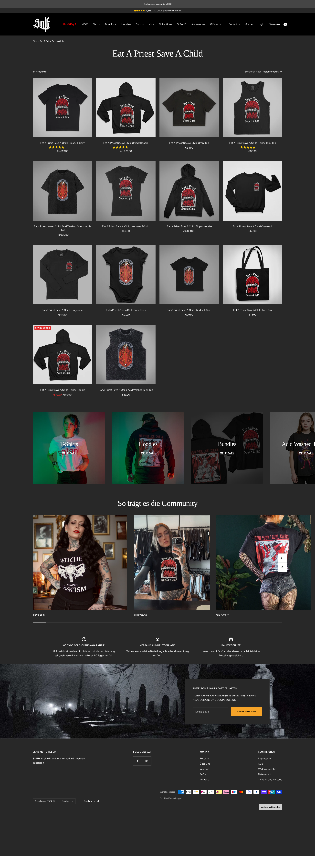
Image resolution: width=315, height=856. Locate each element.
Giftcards (215, 24)
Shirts (96, 24)
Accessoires (198, 24)
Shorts (140, 24)
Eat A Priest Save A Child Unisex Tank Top (252, 142)
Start (35, 41)
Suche (248, 24)
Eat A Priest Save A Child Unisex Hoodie (125, 142)
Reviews (204, 769)
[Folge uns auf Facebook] (137, 760)
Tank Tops (110, 24)
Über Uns (205, 763)
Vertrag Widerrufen (270, 807)
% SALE (181, 24)
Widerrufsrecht (267, 769)
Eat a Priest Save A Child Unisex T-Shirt (62, 142)
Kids (151, 24)
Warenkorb (277, 24)
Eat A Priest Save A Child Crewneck (252, 226)
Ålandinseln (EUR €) (45, 801)
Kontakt (204, 779)
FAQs (203, 774)
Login (261, 24)
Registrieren (246, 711)
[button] (56, 147)
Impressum (264, 758)
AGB (260, 763)
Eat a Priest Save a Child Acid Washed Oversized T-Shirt (62, 228)
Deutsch (233, 24)
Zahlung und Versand (270, 779)
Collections (165, 24)
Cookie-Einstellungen (171, 798)
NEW (85, 24)
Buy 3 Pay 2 (69, 24)
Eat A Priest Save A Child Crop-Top (189, 142)
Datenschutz (265, 774)
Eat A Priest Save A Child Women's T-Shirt (126, 226)
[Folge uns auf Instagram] (146, 760)
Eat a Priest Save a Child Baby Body (126, 310)
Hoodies (126, 24)
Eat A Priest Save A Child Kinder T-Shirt (189, 310)
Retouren (205, 758)
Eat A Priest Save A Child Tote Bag (252, 310)
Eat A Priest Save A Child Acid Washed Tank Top (126, 389)
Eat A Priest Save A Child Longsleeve (62, 310)
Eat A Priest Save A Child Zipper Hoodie (189, 226)
